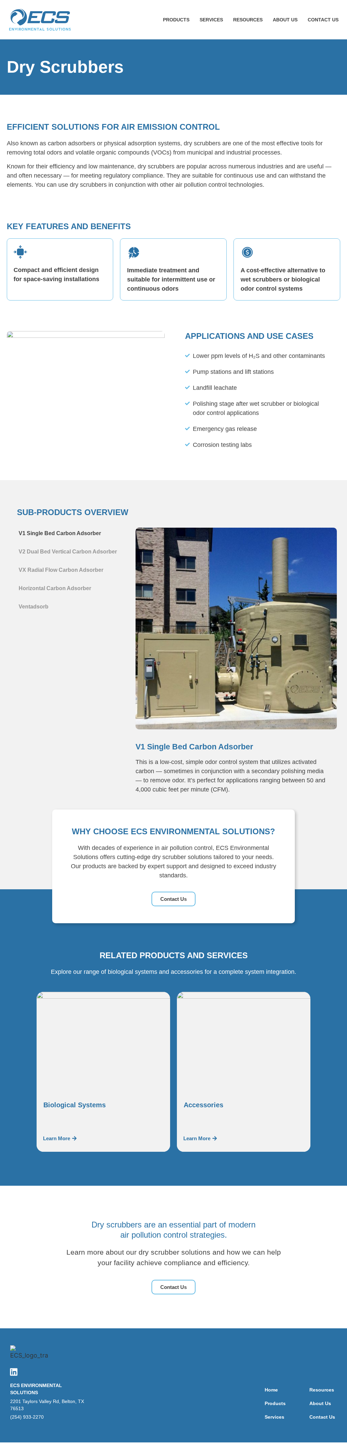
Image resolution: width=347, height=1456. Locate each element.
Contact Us (323, 19)
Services (211, 19)
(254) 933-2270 (27, 1417)
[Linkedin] (13, 1371)
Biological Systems (74, 1105)
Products (176, 19)
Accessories (203, 1105)
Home (271, 1390)
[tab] (69, 533)
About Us (285, 19)
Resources (248, 19)
